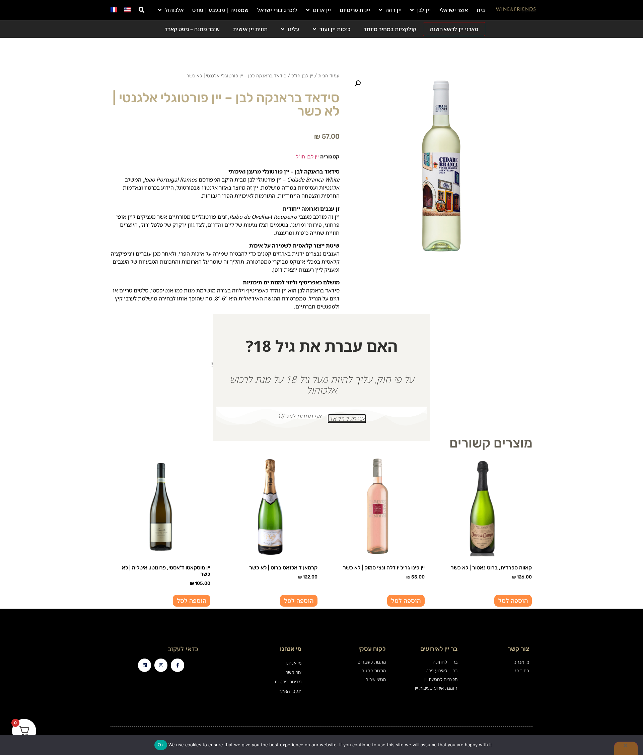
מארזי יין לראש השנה (454, 29)
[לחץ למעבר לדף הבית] (516, 10)
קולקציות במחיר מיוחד (390, 29)
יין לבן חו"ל (302, 76)
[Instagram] (160, 665)
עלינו (293, 29)
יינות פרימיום (355, 10)
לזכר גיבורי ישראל (277, 10)
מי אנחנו (293, 663)
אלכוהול (174, 10)
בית (481, 10)
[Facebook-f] (177, 665)
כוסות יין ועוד (334, 29)
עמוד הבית (329, 76)
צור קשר (293, 672)
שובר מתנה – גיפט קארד (192, 29)
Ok (161, 744)
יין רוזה (393, 10)
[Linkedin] (144, 665)
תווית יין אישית (250, 29)
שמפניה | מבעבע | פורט (220, 10)
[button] (141, 10)
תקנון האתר (290, 691)
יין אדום (322, 10)
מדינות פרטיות (288, 682)
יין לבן (424, 10)
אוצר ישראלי (453, 10)
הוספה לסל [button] (513, 601)
